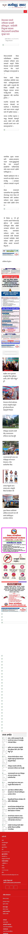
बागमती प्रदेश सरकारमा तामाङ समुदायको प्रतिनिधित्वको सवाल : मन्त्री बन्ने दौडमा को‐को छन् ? (16, 818)
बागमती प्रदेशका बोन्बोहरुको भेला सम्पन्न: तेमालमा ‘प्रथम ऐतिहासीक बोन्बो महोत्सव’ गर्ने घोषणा (16, 809)
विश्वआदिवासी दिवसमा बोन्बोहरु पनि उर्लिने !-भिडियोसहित (16, 800)
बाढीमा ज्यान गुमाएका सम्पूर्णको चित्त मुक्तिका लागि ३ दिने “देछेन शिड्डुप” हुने (10, 377)
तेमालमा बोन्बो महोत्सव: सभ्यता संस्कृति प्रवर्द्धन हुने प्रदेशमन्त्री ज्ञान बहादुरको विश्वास (10, 406)
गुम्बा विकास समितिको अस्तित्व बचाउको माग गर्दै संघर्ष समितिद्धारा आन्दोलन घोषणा (10, 514)
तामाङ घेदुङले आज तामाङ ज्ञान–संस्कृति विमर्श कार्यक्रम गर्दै (9, 488)
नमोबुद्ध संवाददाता (8, 41)
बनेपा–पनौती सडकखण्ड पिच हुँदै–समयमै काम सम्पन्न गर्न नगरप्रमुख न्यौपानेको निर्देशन (16, 740)
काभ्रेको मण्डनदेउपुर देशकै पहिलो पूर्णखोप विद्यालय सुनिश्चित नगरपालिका (15, 827)
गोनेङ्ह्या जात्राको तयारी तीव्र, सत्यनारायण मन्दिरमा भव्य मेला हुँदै (10, 433)
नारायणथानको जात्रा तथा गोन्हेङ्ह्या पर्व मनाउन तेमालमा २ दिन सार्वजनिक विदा (10, 461)
